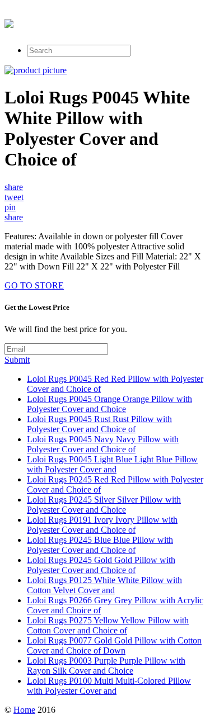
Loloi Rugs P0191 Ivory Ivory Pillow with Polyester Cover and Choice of (102, 524)
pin (10, 207)
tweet (14, 197)
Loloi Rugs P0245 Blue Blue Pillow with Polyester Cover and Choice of (100, 545)
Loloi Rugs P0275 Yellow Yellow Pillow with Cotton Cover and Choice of (108, 625)
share (13, 187)
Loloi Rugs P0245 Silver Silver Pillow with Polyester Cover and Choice (104, 504)
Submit (17, 360)
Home (24, 709)
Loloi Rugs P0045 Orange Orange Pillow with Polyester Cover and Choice (109, 404)
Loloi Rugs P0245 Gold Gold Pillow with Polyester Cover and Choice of (101, 565)
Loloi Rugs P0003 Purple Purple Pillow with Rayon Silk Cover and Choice (106, 665)
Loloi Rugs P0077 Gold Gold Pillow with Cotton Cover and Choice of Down (114, 645)
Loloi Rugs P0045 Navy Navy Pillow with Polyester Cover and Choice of (103, 444)
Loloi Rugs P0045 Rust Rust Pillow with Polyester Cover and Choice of (99, 424)
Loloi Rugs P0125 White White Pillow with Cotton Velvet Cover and (104, 585)
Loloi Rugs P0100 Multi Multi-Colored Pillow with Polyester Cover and (109, 685)
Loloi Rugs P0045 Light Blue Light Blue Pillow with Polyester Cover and (112, 464)
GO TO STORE (34, 285)
